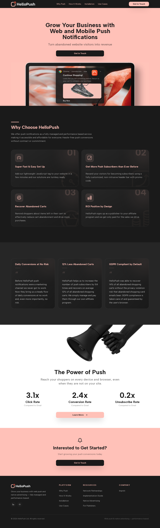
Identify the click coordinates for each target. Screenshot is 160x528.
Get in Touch (139, 4)
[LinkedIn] (13, 504)
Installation (89, 4)
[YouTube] (20, 504)
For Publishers (89, 506)
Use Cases (103, 4)
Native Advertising (91, 501)
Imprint (122, 491)
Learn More (78, 415)
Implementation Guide (93, 496)
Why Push (60, 4)
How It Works (75, 4)
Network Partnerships (92, 491)
